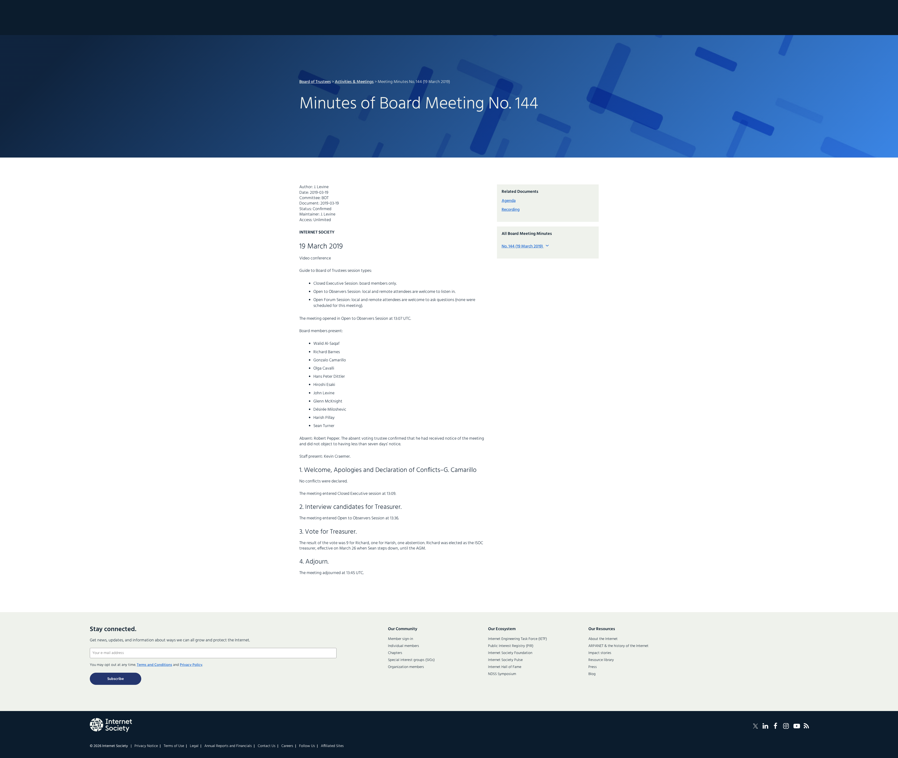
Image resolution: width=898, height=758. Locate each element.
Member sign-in (400, 639)
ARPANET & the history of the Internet (618, 646)
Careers (287, 746)
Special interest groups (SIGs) (411, 660)
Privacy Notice (146, 746)
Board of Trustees (315, 82)
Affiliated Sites (332, 746)
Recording (511, 209)
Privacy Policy (191, 665)
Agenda (509, 201)
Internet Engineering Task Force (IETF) (517, 639)
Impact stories (599, 653)
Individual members (403, 646)
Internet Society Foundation (510, 653)
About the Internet (603, 639)
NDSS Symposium (502, 674)
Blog (592, 674)
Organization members (406, 667)
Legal (194, 746)
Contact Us (266, 746)
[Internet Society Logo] (111, 725)
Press (592, 667)
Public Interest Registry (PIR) (510, 646)
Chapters (395, 653)
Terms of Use (174, 746)
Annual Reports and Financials (228, 746)
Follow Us (307, 746)
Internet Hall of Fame (504, 667)
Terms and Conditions (154, 665)
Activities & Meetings (354, 82)
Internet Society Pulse (505, 660)
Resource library (601, 660)
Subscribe (115, 679)
